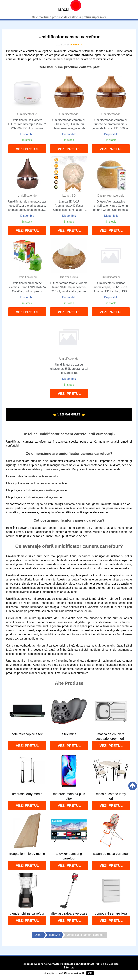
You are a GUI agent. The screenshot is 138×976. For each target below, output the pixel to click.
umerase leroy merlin (27, 794)
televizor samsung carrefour (69, 856)
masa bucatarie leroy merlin (111, 796)
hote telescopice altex (27, 734)
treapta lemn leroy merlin (27, 854)
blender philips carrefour (27, 913)
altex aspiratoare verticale (68, 913)
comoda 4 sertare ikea (111, 913)
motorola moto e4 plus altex (69, 796)
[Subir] (133, 786)
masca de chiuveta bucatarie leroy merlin (110, 736)
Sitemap (69, 967)
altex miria (69, 734)
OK (90, 973)
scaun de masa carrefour (111, 854)
